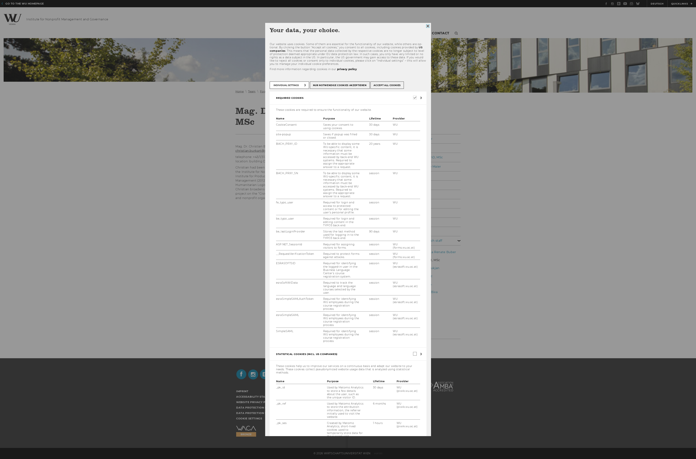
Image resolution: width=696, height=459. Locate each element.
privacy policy (347, 69)
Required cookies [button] (289, 97)
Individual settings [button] (286, 85)
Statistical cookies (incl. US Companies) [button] (306, 354)
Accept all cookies (387, 85)
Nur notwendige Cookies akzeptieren (339, 85)
